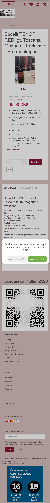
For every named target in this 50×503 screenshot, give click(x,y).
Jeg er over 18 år (37, 259)
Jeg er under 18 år (17, 259)
